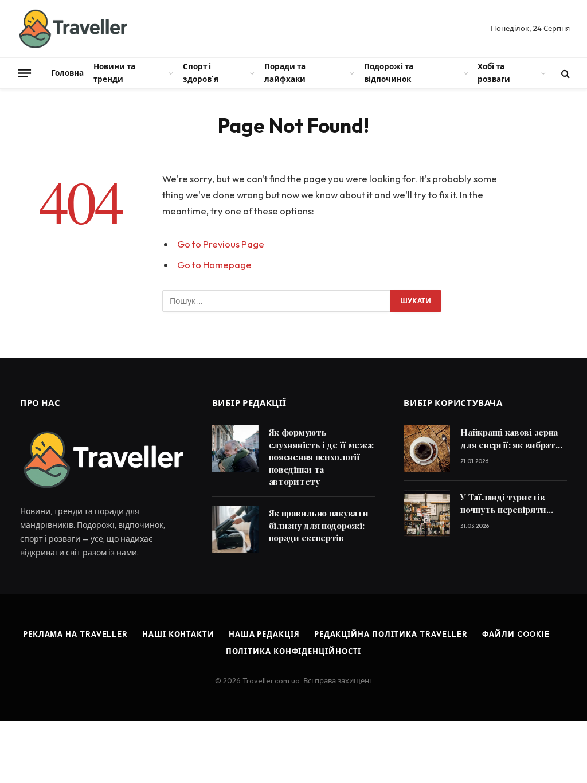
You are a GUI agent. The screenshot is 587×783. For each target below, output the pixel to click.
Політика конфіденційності (294, 651)
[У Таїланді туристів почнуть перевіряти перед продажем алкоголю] (427, 513)
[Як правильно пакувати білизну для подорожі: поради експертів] (235, 529)
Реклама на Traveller (75, 634)
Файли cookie (516, 634)
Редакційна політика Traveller (391, 634)
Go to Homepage (214, 265)
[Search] (564, 73)
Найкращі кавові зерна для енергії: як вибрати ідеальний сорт (510, 438)
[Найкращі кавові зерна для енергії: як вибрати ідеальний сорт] (427, 448)
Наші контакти (178, 634)
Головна (67, 73)
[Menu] (24, 73)
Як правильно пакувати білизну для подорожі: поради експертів (319, 525)
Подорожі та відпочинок (388, 72)
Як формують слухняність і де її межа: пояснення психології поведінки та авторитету (321, 456)
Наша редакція (264, 634)
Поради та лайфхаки (285, 72)
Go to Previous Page (220, 244)
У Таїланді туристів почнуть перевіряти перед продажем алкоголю (503, 503)
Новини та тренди (114, 72)
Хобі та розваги (494, 72)
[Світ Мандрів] (72, 28)
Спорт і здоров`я (200, 72)
